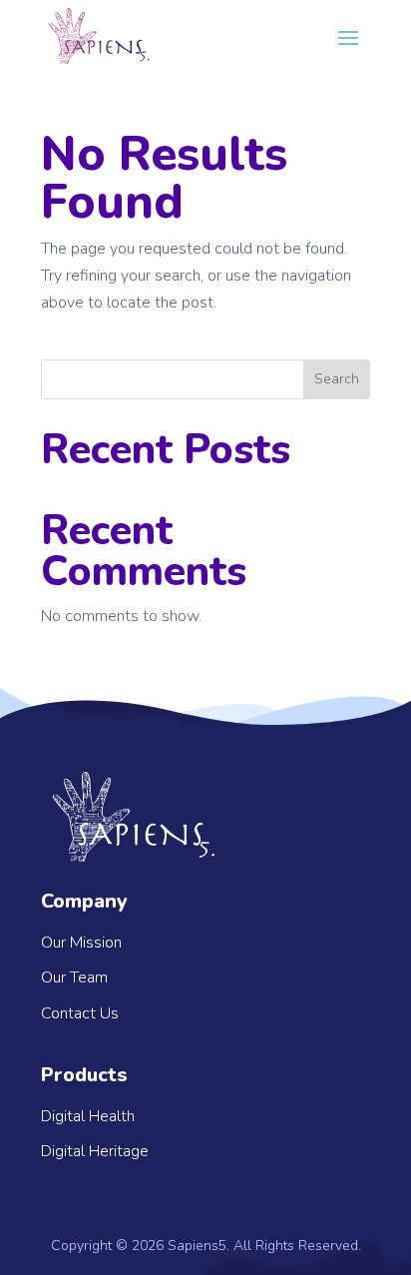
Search (336, 378)
